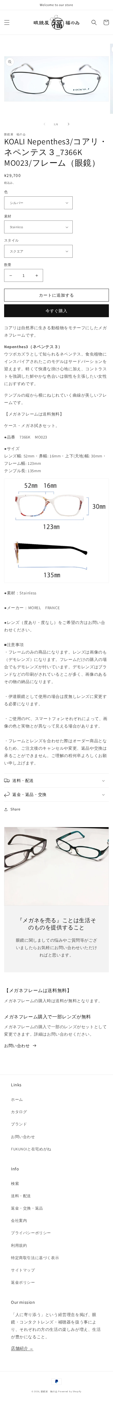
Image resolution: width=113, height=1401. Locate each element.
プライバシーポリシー (31, 1232)
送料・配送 (21, 1195)
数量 (8, 264)
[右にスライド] (69, 124)
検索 (15, 1183)
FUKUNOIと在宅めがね (31, 1149)
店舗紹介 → (22, 1348)
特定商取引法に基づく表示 (35, 1257)
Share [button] (15, 809)
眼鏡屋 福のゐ (49, 1391)
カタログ (19, 1111)
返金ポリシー (23, 1282)
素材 (8, 216)
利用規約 (19, 1245)
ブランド (19, 1124)
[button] (7, 22)
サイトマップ (23, 1270)
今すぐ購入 (56, 310)
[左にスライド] (44, 124)
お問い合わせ (17, 1045)
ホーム (17, 1099)
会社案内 (19, 1220)
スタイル (11, 240)
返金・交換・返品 (27, 1208)
